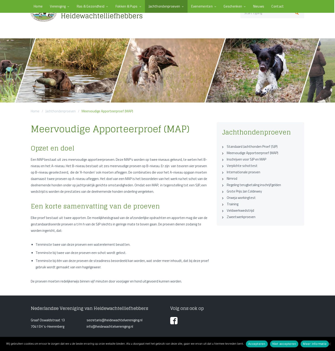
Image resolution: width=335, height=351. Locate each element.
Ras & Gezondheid (91, 6)
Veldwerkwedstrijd (240, 210)
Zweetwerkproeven (241, 216)
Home (38, 6)
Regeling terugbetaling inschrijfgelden (254, 184)
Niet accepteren (284, 344)
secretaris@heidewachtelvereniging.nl (114, 320)
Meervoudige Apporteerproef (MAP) (252, 153)
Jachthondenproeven (164, 6)
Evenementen (202, 6)
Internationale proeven (243, 172)
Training (232, 204)
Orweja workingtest (241, 197)
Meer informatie (315, 344)
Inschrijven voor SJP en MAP (246, 159)
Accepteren (256, 344)
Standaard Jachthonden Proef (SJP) (252, 146)
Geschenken (233, 6)
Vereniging (58, 6)
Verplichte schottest (242, 165)
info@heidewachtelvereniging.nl (110, 326)
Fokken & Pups (127, 6)
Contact (277, 6)
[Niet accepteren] (329, 344)
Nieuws (258, 6)
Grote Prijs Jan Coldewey (244, 191)
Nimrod (232, 178)
